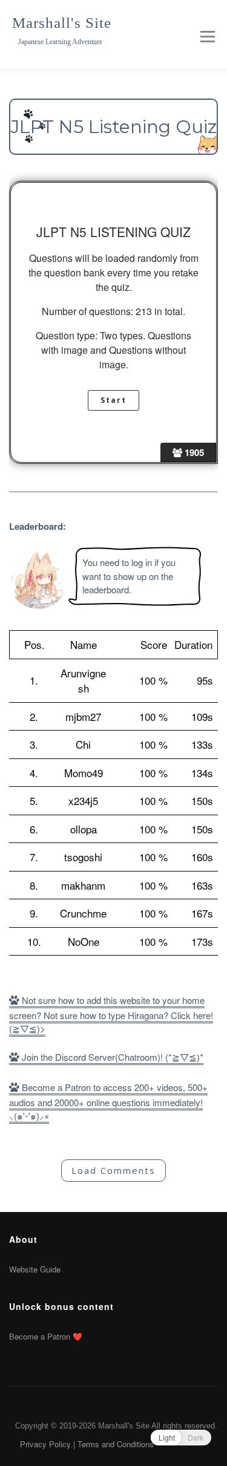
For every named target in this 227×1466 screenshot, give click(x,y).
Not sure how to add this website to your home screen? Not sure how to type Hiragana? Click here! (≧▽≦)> (111, 1014)
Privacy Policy (45, 1444)
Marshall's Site (61, 23)
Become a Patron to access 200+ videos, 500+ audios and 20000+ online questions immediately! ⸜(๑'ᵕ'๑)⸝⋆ (108, 1101)
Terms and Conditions (115, 1444)
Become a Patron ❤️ (45, 1336)
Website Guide (35, 1269)
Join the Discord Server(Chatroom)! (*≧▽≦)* (111, 1057)
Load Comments (113, 1170)
